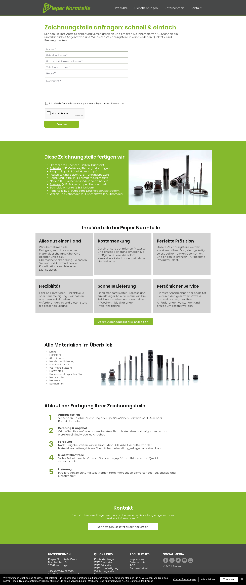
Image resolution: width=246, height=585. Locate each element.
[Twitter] (178, 560)
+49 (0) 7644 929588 (61, 571)
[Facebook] (165, 560)
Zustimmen (229, 579)
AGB (132, 565)
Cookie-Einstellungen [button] (184, 579)
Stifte (68, 177)
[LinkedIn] (172, 560)
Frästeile (55, 168)
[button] (121, 8)
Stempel (55, 184)
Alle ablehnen (208, 579)
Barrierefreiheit (139, 568)
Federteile (56, 190)
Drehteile (56, 165)
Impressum (137, 559)
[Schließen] (242, 579)
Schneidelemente (62, 187)
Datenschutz (137, 562)
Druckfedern (94, 190)
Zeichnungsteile (117, 37)
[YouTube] (184, 560)
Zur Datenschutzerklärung (139, 580)
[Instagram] (190, 560)
